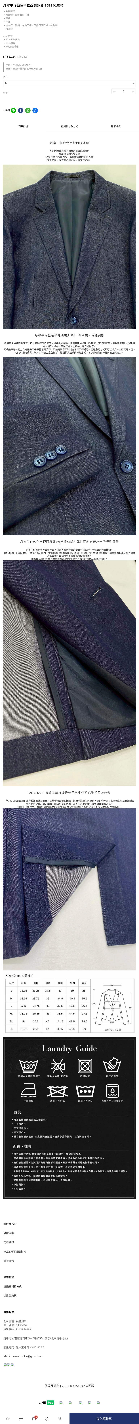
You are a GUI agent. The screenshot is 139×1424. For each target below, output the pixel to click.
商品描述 (23, 126)
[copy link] (35, 110)
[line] (13, 110)
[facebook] (20, 110)
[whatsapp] (28, 110)
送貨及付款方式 (69, 126)
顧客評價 (116, 126)
